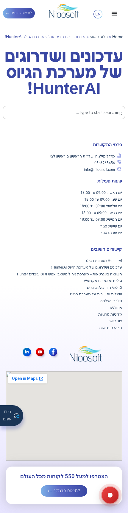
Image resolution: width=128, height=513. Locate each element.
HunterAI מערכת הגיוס (104, 261)
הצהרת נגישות (110, 328)
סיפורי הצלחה (111, 301)
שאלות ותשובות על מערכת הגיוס (96, 294)
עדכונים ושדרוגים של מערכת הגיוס (94, 267)
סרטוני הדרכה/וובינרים (104, 288)
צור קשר (115, 321)
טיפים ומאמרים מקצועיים (102, 281)
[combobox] (64, 112)
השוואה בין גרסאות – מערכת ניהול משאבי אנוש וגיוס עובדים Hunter (69, 274)
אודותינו (116, 308)
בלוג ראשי (99, 37)
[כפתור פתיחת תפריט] (114, 13)
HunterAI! (59, 267)
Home (118, 37)
